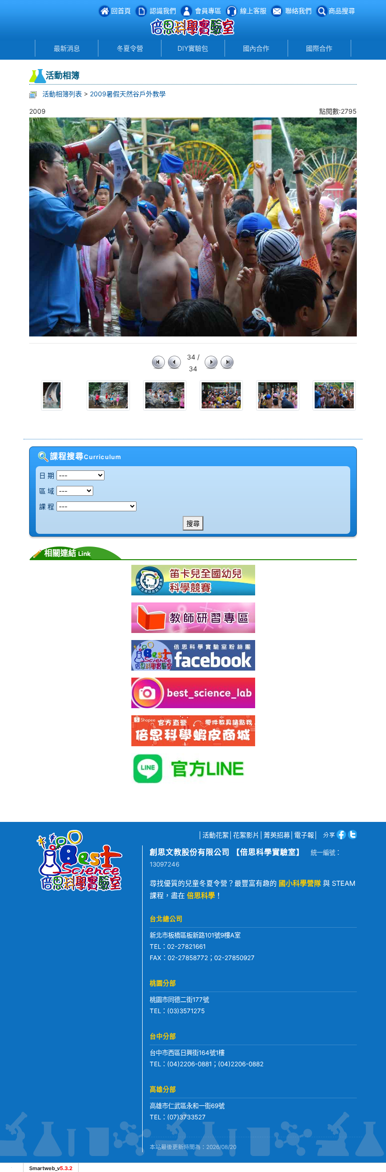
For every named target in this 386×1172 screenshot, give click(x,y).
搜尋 (193, 523)
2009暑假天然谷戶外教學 (128, 94)
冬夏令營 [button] (130, 48)
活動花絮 (215, 835)
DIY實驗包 (192, 48)
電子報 (304, 835)
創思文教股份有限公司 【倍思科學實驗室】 (227, 852)
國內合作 (256, 48)
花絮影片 (246, 835)
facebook (339, 834)
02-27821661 (186, 946)
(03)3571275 (186, 1011)
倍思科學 (201, 895)
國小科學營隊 (300, 883)
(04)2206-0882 (241, 1064)
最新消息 (67, 48)
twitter (351, 834)
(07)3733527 (186, 1117)
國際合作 (319, 48)
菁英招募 (277, 835)
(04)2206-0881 (189, 1064)
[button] (335, 11)
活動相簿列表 (62, 94)
